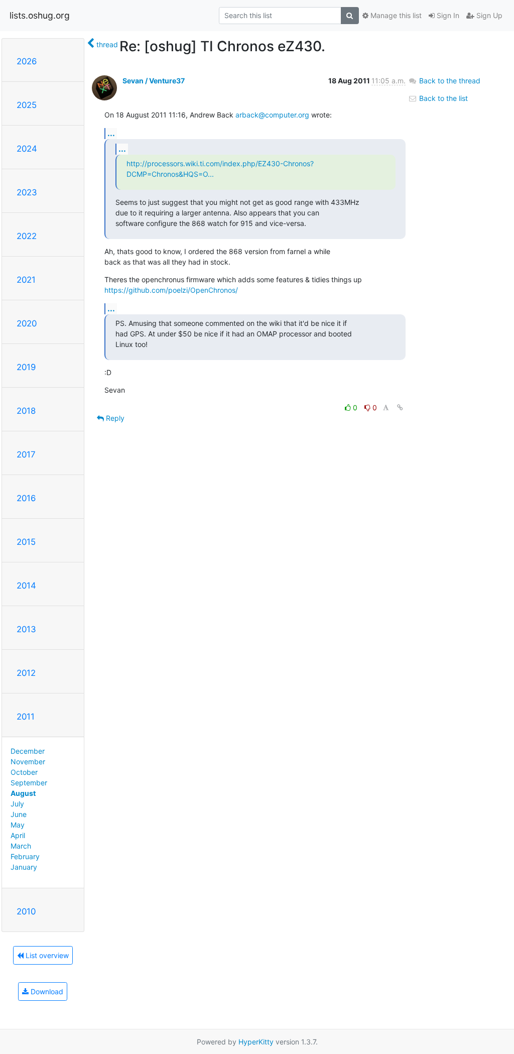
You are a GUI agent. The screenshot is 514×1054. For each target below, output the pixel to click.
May (18, 825)
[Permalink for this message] (400, 407)
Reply (114, 418)
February (25, 856)
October (24, 772)
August (23, 793)
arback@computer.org (272, 114)
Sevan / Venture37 (153, 80)
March (21, 846)
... (111, 133)
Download (46, 991)
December (28, 751)
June (19, 814)
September (29, 782)
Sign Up (488, 15)
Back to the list (442, 98)
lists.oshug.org (40, 15)
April (18, 835)
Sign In (447, 15)
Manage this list (395, 15)
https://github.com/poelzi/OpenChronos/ (171, 290)
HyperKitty (256, 1041)
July (17, 803)
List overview (46, 955)
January (24, 867)
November (28, 761)
